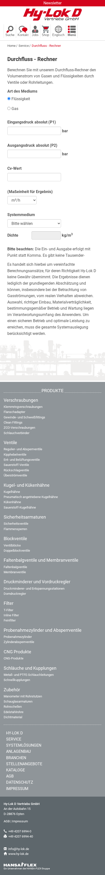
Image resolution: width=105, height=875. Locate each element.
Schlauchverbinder (16, 433)
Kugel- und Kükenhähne (27, 485)
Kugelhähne (12, 492)
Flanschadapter (14, 412)
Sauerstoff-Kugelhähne (20, 507)
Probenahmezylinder (18, 637)
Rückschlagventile (16, 470)
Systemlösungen (23, 745)
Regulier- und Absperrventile (23, 449)
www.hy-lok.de (18, 854)
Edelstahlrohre (13, 712)
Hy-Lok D (14, 733)
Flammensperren (15, 529)
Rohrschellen (13, 706)
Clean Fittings (13, 422)
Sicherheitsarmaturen (25, 517)
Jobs (35, 35)
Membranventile (15, 572)
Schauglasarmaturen (18, 701)
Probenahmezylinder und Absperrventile (43, 630)
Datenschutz (19, 782)
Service (24, 46)
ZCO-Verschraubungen (19, 427)
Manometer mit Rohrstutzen (23, 696)
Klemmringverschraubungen (23, 407)
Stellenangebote (24, 764)
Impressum (17, 788)
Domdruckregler (15, 593)
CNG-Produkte (13, 658)
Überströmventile (15, 475)
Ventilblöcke (12, 545)
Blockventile (15, 538)
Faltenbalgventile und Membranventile (41, 560)
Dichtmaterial (13, 717)
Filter (8, 603)
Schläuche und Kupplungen (30, 668)
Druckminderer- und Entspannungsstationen (34, 588)
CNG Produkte (17, 651)
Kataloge (15, 770)
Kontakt (23, 35)
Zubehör (12, 689)
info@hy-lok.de (18, 849)
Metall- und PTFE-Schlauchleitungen (29, 675)
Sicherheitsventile (16, 523)
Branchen (16, 757)
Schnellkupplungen (17, 680)
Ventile (10, 442)
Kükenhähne (12, 502)
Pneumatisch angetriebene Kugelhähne (31, 497)
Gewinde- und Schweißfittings (24, 417)
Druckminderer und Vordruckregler (37, 581)
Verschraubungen (21, 400)
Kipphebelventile (15, 454)
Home (11, 46)
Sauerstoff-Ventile (16, 465)
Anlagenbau (18, 751)
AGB (10, 776)
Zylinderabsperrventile (19, 642)
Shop (45, 35)
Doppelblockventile (17, 550)
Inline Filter (11, 615)
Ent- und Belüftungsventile (22, 460)
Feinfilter (10, 620)
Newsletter (52, 3)
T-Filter (8, 610)
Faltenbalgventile (15, 567)
